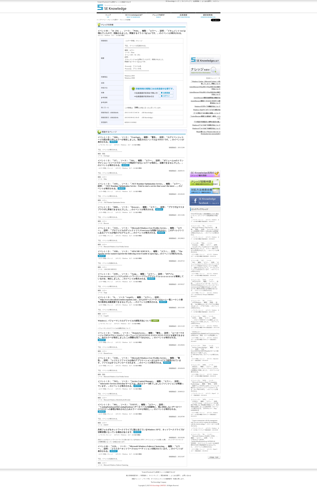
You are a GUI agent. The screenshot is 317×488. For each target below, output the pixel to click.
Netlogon (205, 294)
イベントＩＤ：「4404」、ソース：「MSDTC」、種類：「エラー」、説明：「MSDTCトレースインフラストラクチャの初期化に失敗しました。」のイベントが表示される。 (205, 368)
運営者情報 (164, 475)
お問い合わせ (186, 475)
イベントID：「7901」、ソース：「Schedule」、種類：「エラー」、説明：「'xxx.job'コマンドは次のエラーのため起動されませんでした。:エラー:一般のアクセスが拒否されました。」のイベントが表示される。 (205, 247)
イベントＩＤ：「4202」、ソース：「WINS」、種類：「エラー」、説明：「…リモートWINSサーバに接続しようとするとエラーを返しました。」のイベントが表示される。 (205, 319)
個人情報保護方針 (132, 475)
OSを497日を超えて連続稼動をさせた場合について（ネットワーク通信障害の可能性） (205, 215)
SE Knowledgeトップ (172, 1)
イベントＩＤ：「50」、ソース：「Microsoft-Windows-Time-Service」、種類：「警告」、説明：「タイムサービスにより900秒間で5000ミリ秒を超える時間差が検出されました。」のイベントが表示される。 (205, 230)
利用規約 (143, 475)
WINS (204, 327)
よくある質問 (206, 1)
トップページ (101, 20)
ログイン (216, 1)
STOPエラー (206, 339)
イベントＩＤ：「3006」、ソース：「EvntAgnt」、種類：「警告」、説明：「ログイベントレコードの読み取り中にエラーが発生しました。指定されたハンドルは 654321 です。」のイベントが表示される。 (141, 139)
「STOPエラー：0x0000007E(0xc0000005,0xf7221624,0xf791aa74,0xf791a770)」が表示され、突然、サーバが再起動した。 (210, 333)
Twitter (99, 2)
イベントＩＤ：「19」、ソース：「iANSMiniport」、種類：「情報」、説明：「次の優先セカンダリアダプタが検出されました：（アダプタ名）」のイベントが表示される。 (205, 304)
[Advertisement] (191, 7)
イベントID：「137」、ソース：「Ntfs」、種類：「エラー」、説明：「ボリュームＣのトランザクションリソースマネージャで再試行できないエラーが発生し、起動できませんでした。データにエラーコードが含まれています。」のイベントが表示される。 (205, 266)
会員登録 (196, 1)
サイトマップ (186, 1)
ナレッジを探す (112, 20)
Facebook (106, 2)
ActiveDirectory (198, 294)
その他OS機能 (120, 35)
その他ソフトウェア (198, 430)
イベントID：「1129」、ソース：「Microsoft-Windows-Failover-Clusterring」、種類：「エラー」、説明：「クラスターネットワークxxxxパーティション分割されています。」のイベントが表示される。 (140, 448)
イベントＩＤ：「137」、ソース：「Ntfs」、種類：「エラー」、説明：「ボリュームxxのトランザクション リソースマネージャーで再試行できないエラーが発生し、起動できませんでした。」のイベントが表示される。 (141, 162)
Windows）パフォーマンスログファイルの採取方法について (124, 321)
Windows (107, 35)
